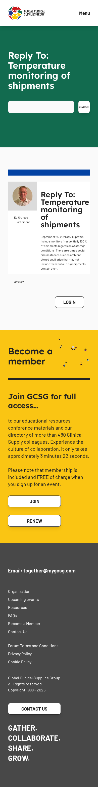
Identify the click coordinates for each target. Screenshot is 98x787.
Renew (34, 521)
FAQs (12, 615)
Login (69, 302)
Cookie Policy (19, 661)
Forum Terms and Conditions (33, 645)
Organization (19, 591)
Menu (84, 13)
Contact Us (17, 631)
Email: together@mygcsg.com (42, 570)
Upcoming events (23, 599)
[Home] (26, 13)
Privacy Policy (20, 653)
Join (34, 501)
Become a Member (24, 623)
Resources (17, 607)
